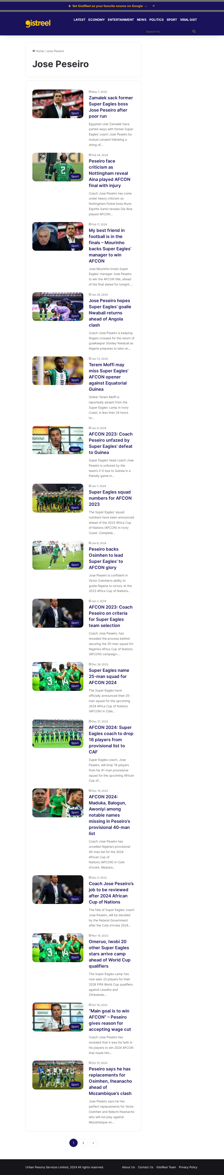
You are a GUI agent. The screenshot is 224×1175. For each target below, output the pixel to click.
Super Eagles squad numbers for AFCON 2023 (110, 498)
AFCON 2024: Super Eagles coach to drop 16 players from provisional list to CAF (111, 740)
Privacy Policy (188, 1167)
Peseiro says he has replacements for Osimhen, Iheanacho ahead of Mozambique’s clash (110, 1081)
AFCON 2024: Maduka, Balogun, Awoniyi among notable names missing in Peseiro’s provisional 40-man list (109, 815)
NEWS (141, 19)
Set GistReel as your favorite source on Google (107, 6)
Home (39, 51)
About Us (128, 1167)
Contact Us (145, 1167)
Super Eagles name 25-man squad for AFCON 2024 (109, 676)
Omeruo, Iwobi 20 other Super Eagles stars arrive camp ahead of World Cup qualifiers (110, 954)
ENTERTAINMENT (121, 19)
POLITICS (156, 19)
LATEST (79, 19)
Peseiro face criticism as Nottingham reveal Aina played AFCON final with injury (109, 173)
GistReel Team (166, 1167)
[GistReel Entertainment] (38, 24)
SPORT (172, 19)
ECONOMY (96, 19)
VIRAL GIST (188, 19)
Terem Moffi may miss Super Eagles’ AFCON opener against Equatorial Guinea (108, 377)
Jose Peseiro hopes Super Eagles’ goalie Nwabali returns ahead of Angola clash (110, 313)
